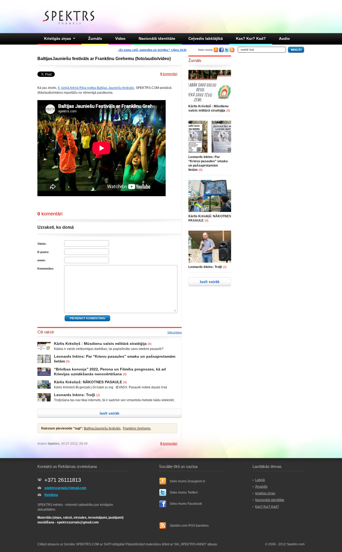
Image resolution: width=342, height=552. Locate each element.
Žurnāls (95, 38)
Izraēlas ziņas (265, 493)
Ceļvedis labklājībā (205, 38)
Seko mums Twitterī (184, 492)
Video (120, 38)
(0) (149, 343)
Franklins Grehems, (137, 428)
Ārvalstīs (261, 486)
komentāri (168, 74)
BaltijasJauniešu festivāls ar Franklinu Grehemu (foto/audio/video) (104, 58)
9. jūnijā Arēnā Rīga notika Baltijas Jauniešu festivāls (96, 88)
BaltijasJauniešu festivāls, (102, 428)
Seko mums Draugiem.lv (187, 481)
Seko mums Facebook (186, 504)
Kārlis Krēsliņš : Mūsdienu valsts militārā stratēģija (100, 343)
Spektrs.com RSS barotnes (189, 525)
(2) (98, 395)
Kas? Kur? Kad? (251, 38)
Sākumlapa (174, 332)
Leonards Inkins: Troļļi (74, 395)
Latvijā (260, 480)
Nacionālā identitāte (157, 38)
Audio (284, 38)
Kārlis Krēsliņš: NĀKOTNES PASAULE (88, 382)
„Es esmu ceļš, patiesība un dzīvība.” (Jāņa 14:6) (152, 50)
